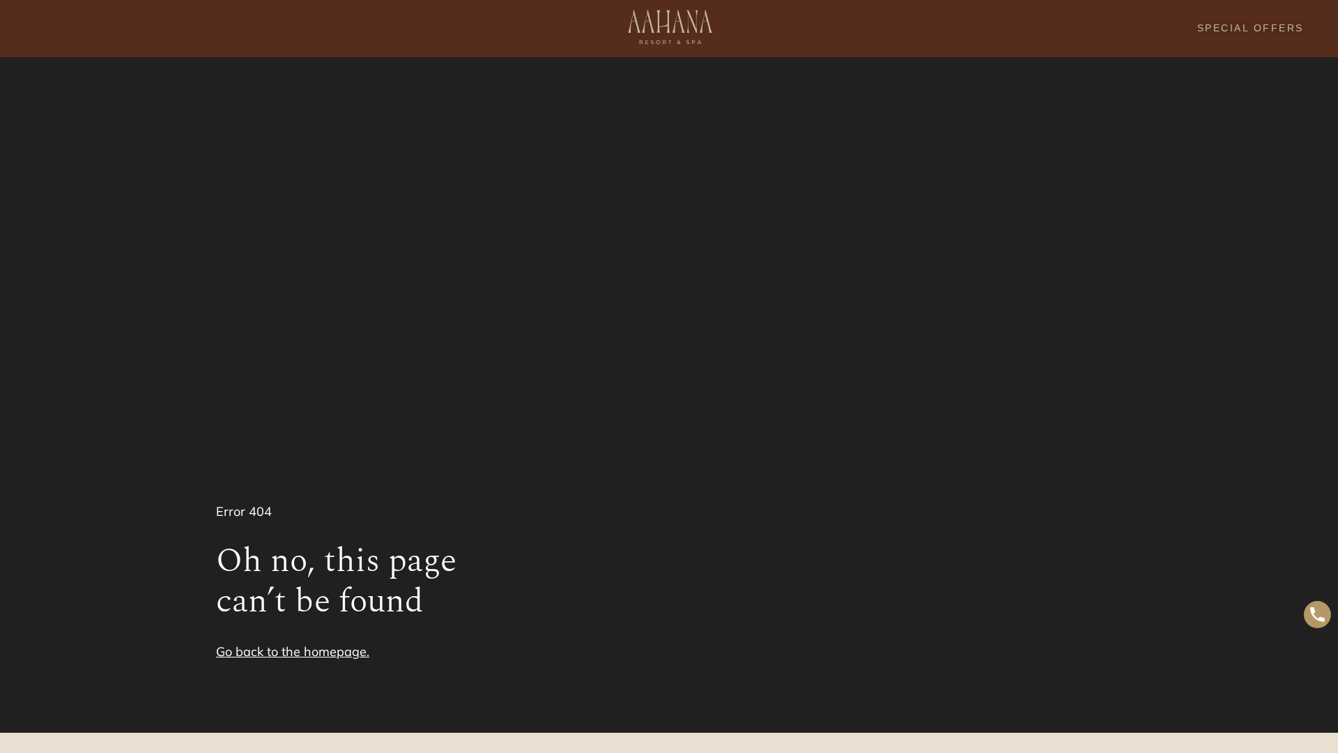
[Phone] (1317, 616)
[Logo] (669, 29)
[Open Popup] (28, 28)
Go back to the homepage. (292, 652)
